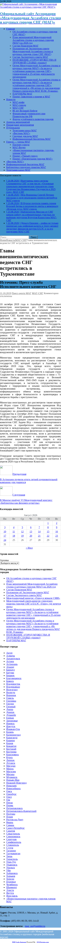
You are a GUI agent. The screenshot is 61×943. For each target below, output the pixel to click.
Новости (10, 99)
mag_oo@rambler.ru (35, 926)
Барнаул (10, 669)
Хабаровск (12, 873)
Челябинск (12, 884)
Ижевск (10, 723)
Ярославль (12, 896)
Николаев (11, 785)
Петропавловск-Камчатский (21, 811)
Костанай (11, 749)
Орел (9, 797)
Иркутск (10, 726)
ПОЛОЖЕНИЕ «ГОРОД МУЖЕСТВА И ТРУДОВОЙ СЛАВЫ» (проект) (34, 61)
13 (31, 531)
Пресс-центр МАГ (21, 293)
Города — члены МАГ (18, 141)
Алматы (10, 655)
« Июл (29, 548)
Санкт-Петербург (15, 828)
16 (56, 531)
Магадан (10, 766)
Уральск (10, 867)
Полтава (10, 814)
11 (14, 531)
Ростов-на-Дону (14, 819)
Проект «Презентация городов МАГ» (33, 158)
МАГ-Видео (19, 147)
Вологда (10, 692)
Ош (8, 799)
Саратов (10, 831)
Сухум (9, 847)
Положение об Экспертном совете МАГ (27, 592)
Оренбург (11, 794)
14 (39, 531)
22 (48, 535)
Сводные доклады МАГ (25, 136)
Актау (9, 653)
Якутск (10, 893)
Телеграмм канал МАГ (25, 130)
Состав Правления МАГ (25, 45)
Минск (10, 768)
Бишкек (10, 675)
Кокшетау (11, 746)
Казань (10, 732)
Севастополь (13, 833)
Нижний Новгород (16, 782)
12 (22, 531)
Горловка (11, 701)
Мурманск (11, 777)
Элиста (10, 890)
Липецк (10, 760)
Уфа (8, 870)
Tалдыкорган (13, 853)
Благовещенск (13, 678)
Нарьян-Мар (12, 780)
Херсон (10, 879)
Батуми (10, 672)
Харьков (10, 876)
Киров (9, 743)
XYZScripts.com (43, 942)
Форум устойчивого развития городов (33, 119)
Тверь (9, 856)
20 (31, 535)
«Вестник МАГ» (21, 133)
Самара (10, 825)
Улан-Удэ (11, 862)
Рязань (9, 822)
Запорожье (12, 720)
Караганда (11, 737)
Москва (10, 774)
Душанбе (11, 715)
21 (39, 535)
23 (56, 535)
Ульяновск (11, 864)
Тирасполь (12, 859)
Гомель (10, 698)
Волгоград (12, 689)
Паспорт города (21, 144)
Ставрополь (12, 845)
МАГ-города (19, 105)
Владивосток (13, 684)
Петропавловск (14, 808)
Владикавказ (13, 686)
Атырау (10, 667)
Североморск (13, 836)
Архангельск (13, 658)
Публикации (13, 127)
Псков (9, 816)
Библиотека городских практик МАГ (26, 167)
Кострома (11, 751)
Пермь (9, 805)
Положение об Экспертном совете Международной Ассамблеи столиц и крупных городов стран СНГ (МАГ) (33, 51)
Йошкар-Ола (13, 729)
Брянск (10, 681)
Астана (10, 661)
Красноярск (12, 754)
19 (22, 535)
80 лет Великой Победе (25, 110)
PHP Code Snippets (19, 942)
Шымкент (11, 887)
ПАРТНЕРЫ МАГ (22, 93)
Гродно (10, 703)
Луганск (10, 763)
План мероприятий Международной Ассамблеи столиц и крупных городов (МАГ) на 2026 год (33, 40)
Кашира (10, 740)
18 (14, 535)
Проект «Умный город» (25, 156)
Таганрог (11, 850)
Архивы (4, 560)
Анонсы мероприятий (18, 122)
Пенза (9, 802)
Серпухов (11, 839)
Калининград (13, 734)
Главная (10, 28)
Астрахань (12, 664)
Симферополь (13, 842)
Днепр (9, 709)
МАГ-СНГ (18, 108)
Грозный (10, 706)
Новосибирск (13, 788)
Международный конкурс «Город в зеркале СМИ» (33, 598)
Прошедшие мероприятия (20, 125)
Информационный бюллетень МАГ (32, 139)
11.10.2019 (5, 293)
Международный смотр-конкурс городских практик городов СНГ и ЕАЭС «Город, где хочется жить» (33, 604)
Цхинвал (11, 881)
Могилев (11, 771)
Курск (9, 757)
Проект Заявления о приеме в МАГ (31, 96)
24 (5, 540)
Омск (9, 791)
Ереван (10, 718)
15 (48, 531)
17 (5, 535)
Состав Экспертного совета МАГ (30, 57)
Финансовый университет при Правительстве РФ (29, 115)
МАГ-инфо (18, 102)
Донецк (10, 712)
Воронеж (11, 695)
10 (5, 531)
